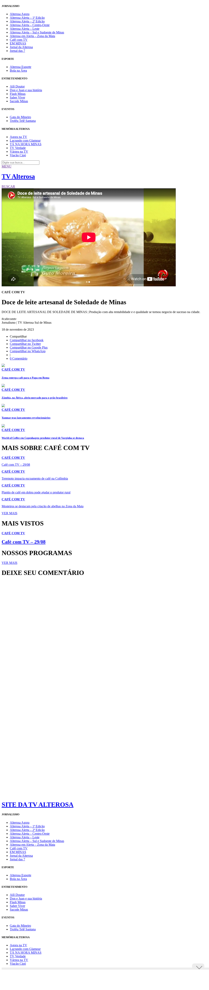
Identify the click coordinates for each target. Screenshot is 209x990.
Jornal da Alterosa (21, 47)
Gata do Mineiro (20, 117)
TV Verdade (18, 148)
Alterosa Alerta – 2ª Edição (27, 21)
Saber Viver (17, 97)
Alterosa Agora (19, 14)
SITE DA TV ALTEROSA (37, 804)
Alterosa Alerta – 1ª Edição (27, 17)
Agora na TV (18, 137)
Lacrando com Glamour (25, 140)
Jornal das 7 (17, 50)
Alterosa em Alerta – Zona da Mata (32, 36)
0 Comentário (18, 358)
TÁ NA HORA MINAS (25, 144)
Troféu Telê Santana (23, 120)
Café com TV (19, 39)
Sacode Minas (19, 101)
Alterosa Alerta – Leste (24, 28)
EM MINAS (18, 43)
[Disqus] (104, 636)
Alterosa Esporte (20, 67)
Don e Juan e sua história (26, 90)
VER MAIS (9, 513)
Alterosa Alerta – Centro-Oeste (30, 25)
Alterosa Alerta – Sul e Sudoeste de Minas (37, 32)
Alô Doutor (17, 86)
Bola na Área (18, 70)
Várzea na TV (19, 151)
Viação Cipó (18, 155)
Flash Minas (18, 94)
